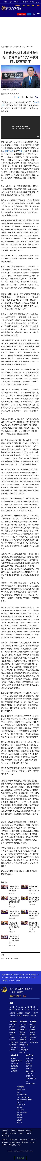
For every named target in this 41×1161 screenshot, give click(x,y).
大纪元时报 (23, 1140)
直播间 (20, 992)
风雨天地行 (20, 1110)
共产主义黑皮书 (22, 1112)
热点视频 (20, 1013)
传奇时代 (19, 1092)
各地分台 (16, 2)
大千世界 (29, 1073)
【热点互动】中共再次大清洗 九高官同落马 (34, 900)
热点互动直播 (24, 47)
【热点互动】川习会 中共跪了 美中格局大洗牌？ (14, 913)
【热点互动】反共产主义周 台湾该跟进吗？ (14, 888)
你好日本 (29, 1061)
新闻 (11, 1003)
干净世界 (32, 1140)
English (27, 977)
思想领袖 (22, 1034)
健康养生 (14, 1055)
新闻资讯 (19, 989)
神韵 (5, 2)
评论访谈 (15, 47)
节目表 (12, 992)
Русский (4, 980)
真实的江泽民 (21, 1105)
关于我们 (13, 1130)
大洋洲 (28, 975)
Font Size (31, 96)
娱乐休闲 (29, 1055)
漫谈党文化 (20, 1117)
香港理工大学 (8, 151)
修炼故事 (19, 1120)
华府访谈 (12, 1040)
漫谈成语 (32, 1034)
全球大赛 (33, 1015)
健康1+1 (13, 1058)
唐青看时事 (23, 1042)
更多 (19, 1145)
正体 (22, 2)
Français (34, 977)
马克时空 (22, 1047)
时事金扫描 (23, 1029)
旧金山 (6, 977)
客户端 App (5, 1135)
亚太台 (12, 977)
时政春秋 (22, 1032)
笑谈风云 (32, 1027)
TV (29, 14)
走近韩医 (14, 1071)
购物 (24, 996)
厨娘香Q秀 (29, 1076)
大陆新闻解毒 (24, 1050)
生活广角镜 (29, 1058)
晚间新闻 (12, 1032)
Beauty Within (30, 1071)
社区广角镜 (12, 1045)
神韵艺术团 (13, 1140)
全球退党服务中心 (15, 1142)
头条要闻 (12, 1013)
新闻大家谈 (23, 1024)
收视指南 (21, 1130)
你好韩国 (29, 1063)
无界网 (4, 1145)
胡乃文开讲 (14, 1063)
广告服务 (21, 1133)
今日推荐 (35, 1013)
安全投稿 (13, 1133)
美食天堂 (29, 1066)
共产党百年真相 (22, 1095)
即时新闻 (27, 1013)
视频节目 (8, 47)
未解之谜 (32, 1024)
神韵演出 (26, 1015)
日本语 (11, 980)
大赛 (10, 2)
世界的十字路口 (24, 1045)
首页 (2, 47)
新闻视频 (13, 1022)
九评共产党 (20, 1102)
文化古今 (32, 1040)
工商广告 (19, 1122)
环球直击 (12, 1027)
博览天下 (12, 1015)
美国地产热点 (34, 1042)
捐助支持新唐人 (15, 996)
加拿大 (16, 975)
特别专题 (20, 1087)
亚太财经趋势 (13, 1047)
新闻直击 (12, 1034)
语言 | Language (35, 2)
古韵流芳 (32, 1029)
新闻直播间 (22, 14)
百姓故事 (19, 1115)
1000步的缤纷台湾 (31, 1080)
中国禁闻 (12, 1029)
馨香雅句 (32, 1032)
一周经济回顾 (13, 1042)
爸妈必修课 (33, 1037)
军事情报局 (23, 1040)
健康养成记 (14, 1066)
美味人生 (29, 1068)
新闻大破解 (23, 1037)
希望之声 (5, 1142)
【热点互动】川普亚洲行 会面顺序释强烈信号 (34, 913)
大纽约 (10, 975)
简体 (26, 2)
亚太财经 (12, 1050)
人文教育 (33, 1022)
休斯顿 (33, 975)
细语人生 (22, 1052)
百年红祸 (19, 1107)
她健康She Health (16, 1061)
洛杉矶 (22, 975)
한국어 (17, 980)
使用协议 (5, 1133)
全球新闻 (12, 1024)
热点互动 (22, 1027)
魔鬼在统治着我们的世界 (24, 1100)
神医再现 (14, 1068)
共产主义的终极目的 (23, 1097)
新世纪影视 (12, 1145)
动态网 (32, 1142)
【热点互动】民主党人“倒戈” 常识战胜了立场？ (34, 888)
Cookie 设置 (20, 1158)
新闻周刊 (12, 1037)
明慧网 (26, 1142)
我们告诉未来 (21, 1089)
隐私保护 (29, 1130)
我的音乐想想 (30, 1083)
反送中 (21, 151)
